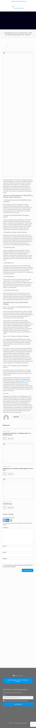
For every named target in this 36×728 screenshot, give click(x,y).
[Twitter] (18, 3)
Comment (6, 527)
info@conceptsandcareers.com (19, 1)
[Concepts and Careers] (18, 8)
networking (23, 382)
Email (4, 552)
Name (5, 546)
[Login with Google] (10, 520)
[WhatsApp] (14, 3)
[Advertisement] (18, 600)
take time (16, 293)
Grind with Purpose (7, 503)
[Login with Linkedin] (7, 520)
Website (5, 558)
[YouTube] (20, 3)
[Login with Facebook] (4, 520)
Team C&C (16, 416)
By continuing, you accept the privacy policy (16, 701)
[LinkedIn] (22, 3)
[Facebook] (16, 3)
